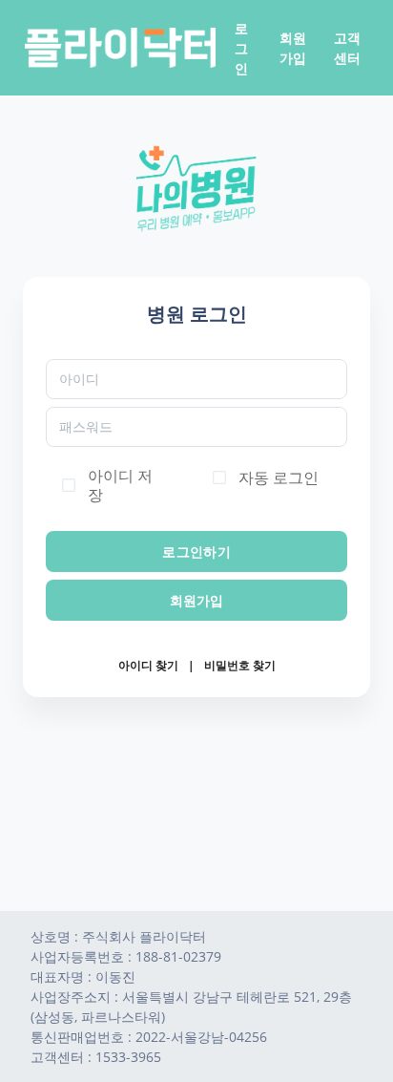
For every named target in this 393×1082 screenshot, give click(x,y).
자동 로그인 (278, 477)
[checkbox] (68, 485)
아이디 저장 (120, 485)
